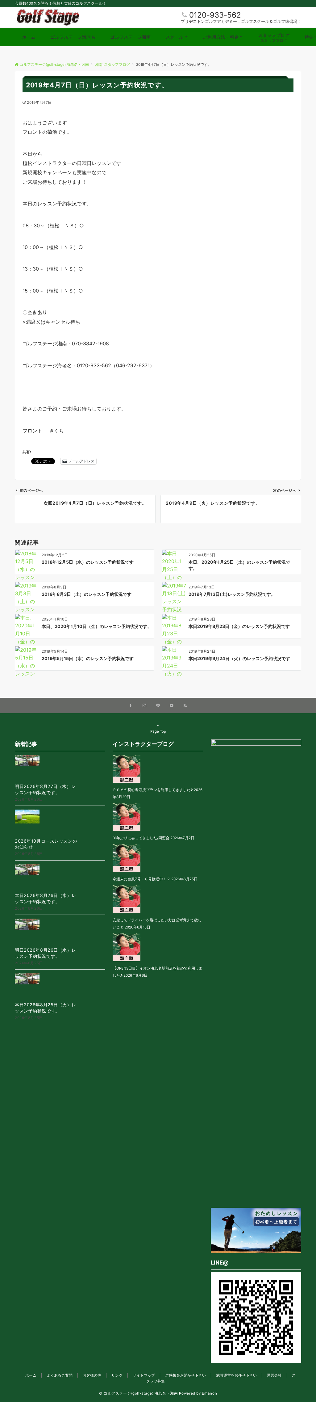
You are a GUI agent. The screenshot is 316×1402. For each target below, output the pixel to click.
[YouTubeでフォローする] (171, 706)
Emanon (209, 1393)
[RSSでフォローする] (185, 706)
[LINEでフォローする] (158, 706)
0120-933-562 (215, 15)
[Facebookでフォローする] (131, 706)
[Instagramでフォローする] (144, 706)
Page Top (158, 731)
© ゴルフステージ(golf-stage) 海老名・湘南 (138, 1393)
